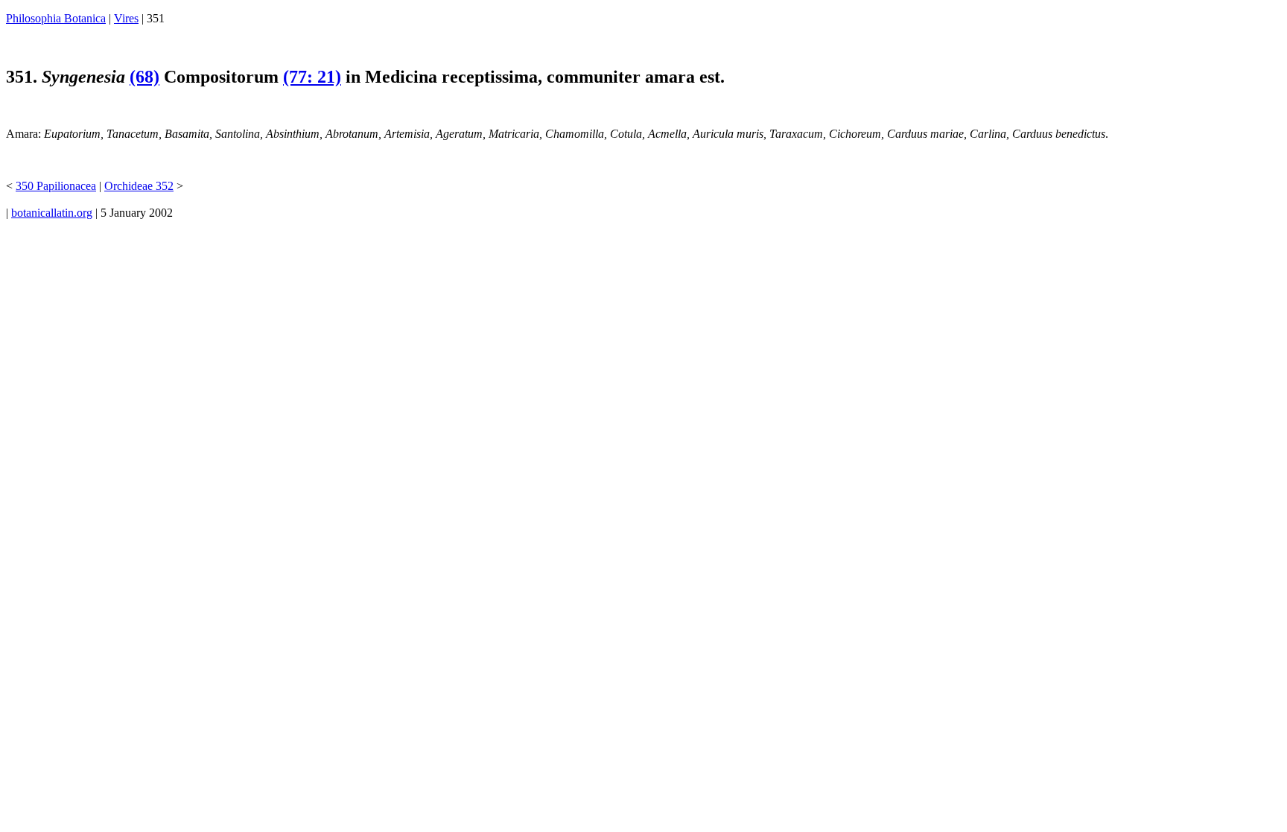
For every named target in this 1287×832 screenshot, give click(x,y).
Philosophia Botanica (56, 18)
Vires (126, 18)
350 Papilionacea (56, 186)
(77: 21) (312, 76)
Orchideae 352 (139, 186)
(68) (144, 76)
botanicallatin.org (51, 212)
